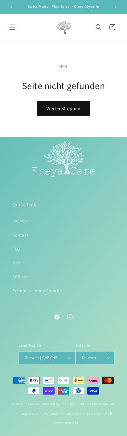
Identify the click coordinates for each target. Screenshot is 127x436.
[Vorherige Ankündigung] (11, 7)
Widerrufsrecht (66, 423)
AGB (108, 413)
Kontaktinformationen (62, 413)
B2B (16, 263)
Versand (93, 413)
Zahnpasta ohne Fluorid (36, 290)
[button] (12, 27)
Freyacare (32, 404)
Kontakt (20, 235)
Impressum (30, 413)
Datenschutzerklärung (97, 404)
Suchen (19, 221)
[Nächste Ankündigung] (115, 7)
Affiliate (20, 277)
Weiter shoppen (63, 108)
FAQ (16, 249)
